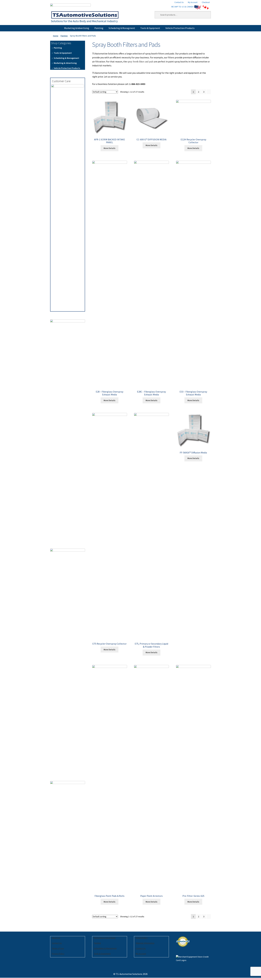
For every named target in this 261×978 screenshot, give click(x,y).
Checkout (206, 2)
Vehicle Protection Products (180, 28)
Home (55, 35)
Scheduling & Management (66, 58)
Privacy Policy (58, 953)
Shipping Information (145, 943)
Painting (98, 28)
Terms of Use (58, 948)
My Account (192, 2)
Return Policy (142, 937)
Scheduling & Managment (122, 28)
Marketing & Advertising (76, 28)
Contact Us (179, 2)
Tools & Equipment (150, 28)
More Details (109, 148)
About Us (56, 937)
